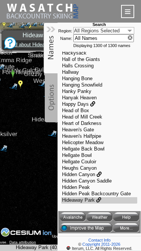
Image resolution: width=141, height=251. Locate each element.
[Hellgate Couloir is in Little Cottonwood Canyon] (99, 162)
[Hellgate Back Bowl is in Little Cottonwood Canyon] (99, 149)
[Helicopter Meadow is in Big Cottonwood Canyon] (99, 143)
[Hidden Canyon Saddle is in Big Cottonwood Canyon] (99, 181)
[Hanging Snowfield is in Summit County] (99, 85)
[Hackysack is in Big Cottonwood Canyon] (99, 53)
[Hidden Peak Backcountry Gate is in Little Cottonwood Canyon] (99, 194)
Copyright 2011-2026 (101, 244)
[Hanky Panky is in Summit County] (99, 91)
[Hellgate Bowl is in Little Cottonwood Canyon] (99, 155)
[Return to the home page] (42, 20)
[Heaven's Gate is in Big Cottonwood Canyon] (99, 130)
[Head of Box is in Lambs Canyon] (99, 111)
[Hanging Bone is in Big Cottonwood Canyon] (99, 79)
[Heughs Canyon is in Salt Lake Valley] (99, 168)
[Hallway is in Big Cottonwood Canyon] (99, 72)
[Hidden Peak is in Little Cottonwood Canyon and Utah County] (99, 187)
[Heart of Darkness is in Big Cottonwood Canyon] (99, 123)
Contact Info (99, 240)
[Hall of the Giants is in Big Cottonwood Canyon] (99, 59)
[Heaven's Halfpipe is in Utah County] (99, 136)
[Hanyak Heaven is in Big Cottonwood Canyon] (99, 98)
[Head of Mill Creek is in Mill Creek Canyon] (99, 117)
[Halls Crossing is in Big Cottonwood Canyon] (99, 66)
